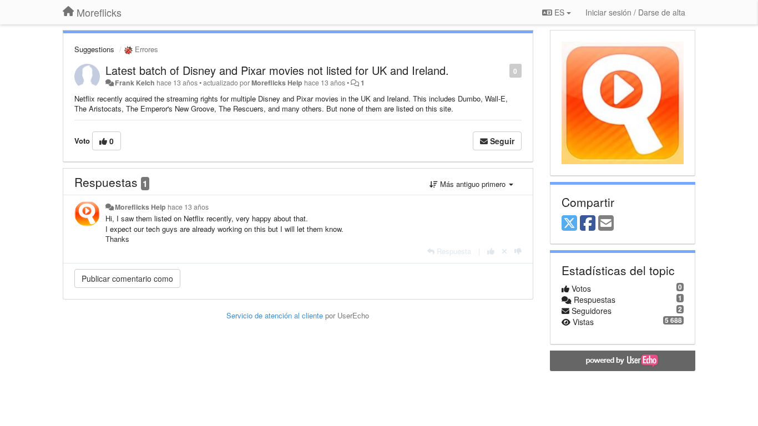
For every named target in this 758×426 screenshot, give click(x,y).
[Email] (606, 223)
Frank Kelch (135, 83)
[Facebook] (587, 223)
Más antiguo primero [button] (473, 184)
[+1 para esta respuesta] (490, 251)
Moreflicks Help (276, 83)
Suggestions (94, 49)
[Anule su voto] (504, 251)
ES (559, 12)
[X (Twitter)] (569, 223)
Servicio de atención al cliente (275, 315)
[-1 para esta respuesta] (518, 251)
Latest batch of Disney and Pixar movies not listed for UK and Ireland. (277, 70)
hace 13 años (188, 207)
